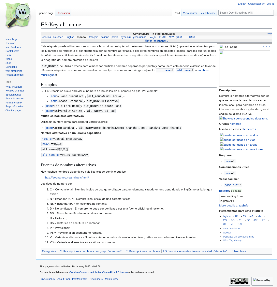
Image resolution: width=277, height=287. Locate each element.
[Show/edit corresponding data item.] (243, 118)
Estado (224, 190)
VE (232, 224)
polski (115, 37)
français (93, 37)
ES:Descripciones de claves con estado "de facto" (195, 251)
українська (139, 37)
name (228, 161)
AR (251, 216)
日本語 (191, 37)
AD (236, 216)
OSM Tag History (232, 240)
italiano (105, 37)
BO (232, 220)
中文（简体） (177, 37)
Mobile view (111, 279)
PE (263, 220)
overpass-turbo (231, 228)
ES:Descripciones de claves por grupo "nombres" (89, 251)
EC (248, 220)
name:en (47, 138)
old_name (183, 70)
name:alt (231, 185)
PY (256, 220)
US (240, 224)
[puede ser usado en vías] (237, 139)
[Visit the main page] (18, 16)
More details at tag (234, 205)
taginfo (227, 216)
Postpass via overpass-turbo (238, 236)
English (70, 37)
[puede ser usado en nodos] (239, 135)
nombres (235, 123)
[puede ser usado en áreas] (238, 144)
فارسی (152, 37)
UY (225, 224)
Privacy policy (47, 279)
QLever (227, 232)
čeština (47, 37)
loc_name (163, 70)
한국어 (162, 37)
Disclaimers (96, 279)
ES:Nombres (238, 251)
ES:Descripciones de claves (142, 251)
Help (269, 33)
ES (244, 216)
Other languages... (156, 40)
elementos (249, 129)
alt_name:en (51, 154)
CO (225, 220)
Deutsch (58, 37)
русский (125, 37)
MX (259, 216)
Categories (49, 251)
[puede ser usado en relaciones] (241, 149)
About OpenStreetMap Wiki (72, 279)
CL (240, 220)
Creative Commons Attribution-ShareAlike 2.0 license (98, 272)
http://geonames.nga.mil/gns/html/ (67, 177)
